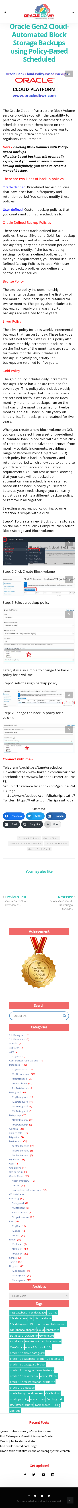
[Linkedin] (52, 1474)
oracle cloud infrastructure (26, 1190)
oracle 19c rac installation (25, 1382)
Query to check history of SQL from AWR (25, 1431)
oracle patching (19, 1399)
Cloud (40, 1330)
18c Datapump (20, 1120)
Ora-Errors (15, 1167)
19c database (19, 1083)
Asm (11, 1051)
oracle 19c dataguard (50, 1358)
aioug (46, 1324)
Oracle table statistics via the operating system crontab (35, 1451)
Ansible (13, 1043)
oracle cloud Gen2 (56, 843)
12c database (37, 1312)
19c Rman (17, 1253)
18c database (18, 1318)
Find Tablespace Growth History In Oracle (26, 1436)
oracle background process (27, 1393)
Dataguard (15, 1092)
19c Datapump (20, 1124)
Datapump (15, 1115)
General (13, 1128)
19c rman (35, 1324)
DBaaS (15, 1185)
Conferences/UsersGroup (23, 1060)
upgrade (15, 1410)
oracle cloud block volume (25, 843)
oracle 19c (45, 1347)
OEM (11, 1163)
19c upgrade (19, 1280)
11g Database (19, 1069)
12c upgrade (19, 1270)
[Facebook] (25, 1474)
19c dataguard (19, 1324)
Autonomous (59, 1324)
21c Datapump (17, 1039)
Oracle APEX (16, 1171)
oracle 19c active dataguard (27, 1353)
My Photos (15, 1159)
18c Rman (17, 1249)
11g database (18, 1312)
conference (52, 1330)
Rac (11, 1221)
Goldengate (15, 1133)
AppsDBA (14, 1047)
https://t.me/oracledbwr (45, 767)
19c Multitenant (20, 1155)
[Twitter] (34, 1474)
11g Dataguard (20, 1097)
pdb (61, 1399)
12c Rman (17, 1244)
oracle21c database (22, 1387)
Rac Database (19, 1212)
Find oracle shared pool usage (18, 1446)
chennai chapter (26, 1330)
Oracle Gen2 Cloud (39, 849)
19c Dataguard (20, 1111)
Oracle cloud (50, 838)
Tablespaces (42, 1405)
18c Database (19, 1078)
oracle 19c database (22, 1358)
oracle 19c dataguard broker (28, 1364)
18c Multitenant (20, 1150)
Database (14, 1064)
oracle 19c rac (49, 1376)
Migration (14, 1137)
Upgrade (14, 1266)
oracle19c (31, 1347)
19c (30, 1318)
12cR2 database (21, 1074)
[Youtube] (44, 1474)
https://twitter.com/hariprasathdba (45, 800)
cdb (12, 1330)
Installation (17, 1341)
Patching (14, 1198)
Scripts (13, 1257)
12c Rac (16, 1230)
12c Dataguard (20, 1101)
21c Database (19, 1088)
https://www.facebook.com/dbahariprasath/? (39, 795)
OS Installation (17, 1194)
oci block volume (29, 838)
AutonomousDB (20, 1180)
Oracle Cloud (16, 1176)
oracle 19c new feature (24, 1376)
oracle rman (37, 1399)
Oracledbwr (31, 1501)
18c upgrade (19, 1275)
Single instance (20, 1217)
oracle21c (49, 1382)
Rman (12, 1239)
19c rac (16, 1235)
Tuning (13, 1262)
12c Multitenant (20, 1146)
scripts (28, 1405)
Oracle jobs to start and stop (18, 1441)
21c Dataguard (17, 1035)
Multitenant (15, 1141)
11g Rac (16, 1226)
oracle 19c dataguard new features (32, 1370)
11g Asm (16, 1056)
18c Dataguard (20, 1106)
